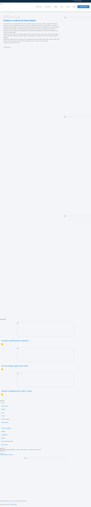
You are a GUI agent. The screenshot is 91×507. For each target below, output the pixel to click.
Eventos (68, 6)
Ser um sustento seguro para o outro (14, 366)
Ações (62, 6)
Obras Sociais (4, 444)
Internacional (4, 434)
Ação (2, 412)
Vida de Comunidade (6, 428)
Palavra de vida (4, 422)
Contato (74, 6)
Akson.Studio (13, 504)
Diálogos (56, 6)
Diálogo (3, 431)
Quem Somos (39, 6)
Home (2, 402)
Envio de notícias (5, 419)
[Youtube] (1, 452)
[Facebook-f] (2, 452)
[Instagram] (0, 452)
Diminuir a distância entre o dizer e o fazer (16, 391)
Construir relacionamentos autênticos (15, 341)
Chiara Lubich (48, 6)
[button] (83, 1)
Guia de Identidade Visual (7, 441)
